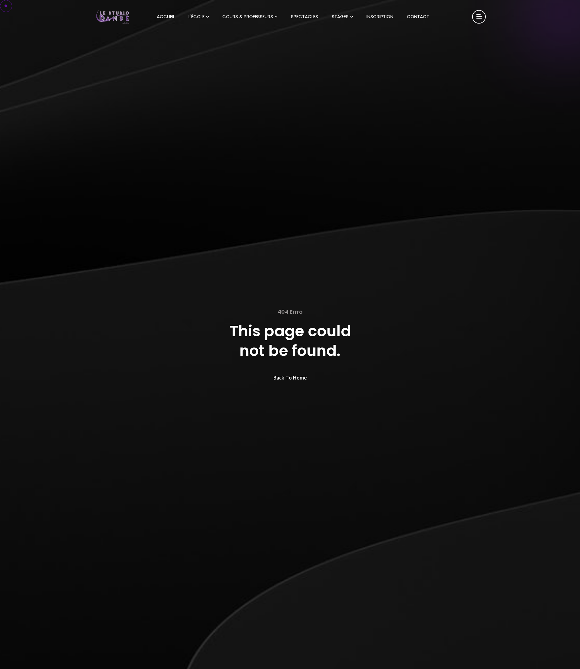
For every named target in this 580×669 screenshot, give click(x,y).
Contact (418, 16)
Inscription (379, 16)
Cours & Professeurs (247, 16)
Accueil (166, 16)
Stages (340, 16)
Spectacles (304, 16)
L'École (196, 16)
